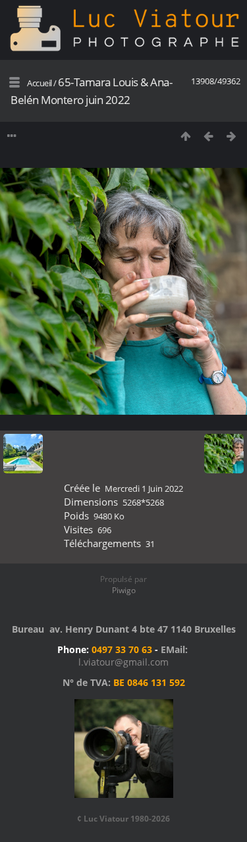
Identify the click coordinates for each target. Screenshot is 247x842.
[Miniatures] (185, 136)
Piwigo (124, 590)
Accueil (39, 83)
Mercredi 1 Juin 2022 (144, 488)
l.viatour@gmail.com (123, 662)
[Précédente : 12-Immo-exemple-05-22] (208, 136)
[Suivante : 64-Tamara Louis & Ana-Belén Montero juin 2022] (231, 136)
